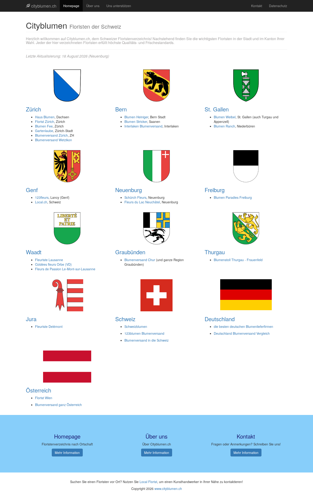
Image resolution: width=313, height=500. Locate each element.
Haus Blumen (45, 117)
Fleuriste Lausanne (49, 259)
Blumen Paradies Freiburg (233, 197)
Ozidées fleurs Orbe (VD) (53, 264)
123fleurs (42, 197)
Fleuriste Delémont (49, 326)
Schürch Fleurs (135, 197)
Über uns (92, 5)
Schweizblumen (135, 326)
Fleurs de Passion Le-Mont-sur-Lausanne (65, 269)
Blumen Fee (44, 126)
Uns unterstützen (118, 5)
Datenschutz (278, 5)
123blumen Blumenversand (144, 333)
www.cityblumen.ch (168, 488)
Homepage (71, 5)
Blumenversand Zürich (51, 135)
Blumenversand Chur (139, 259)
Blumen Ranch (224, 126)
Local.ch (41, 202)
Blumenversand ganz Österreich (58, 404)
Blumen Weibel (225, 117)
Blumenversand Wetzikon (53, 140)
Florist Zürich (44, 121)
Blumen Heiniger (136, 117)
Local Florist (148, 481)
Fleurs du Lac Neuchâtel (142, 202)
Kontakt (256, 5)
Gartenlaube (44, 130)
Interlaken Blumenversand (143, 126)
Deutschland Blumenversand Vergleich (242, 333)
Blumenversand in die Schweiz (146, 340)
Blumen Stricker (135, 121)
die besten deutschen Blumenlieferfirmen (243, 326)
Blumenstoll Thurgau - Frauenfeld (238, 259)
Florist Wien (43, 397)
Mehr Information (67, 452)
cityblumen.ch (43, 6)
